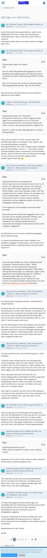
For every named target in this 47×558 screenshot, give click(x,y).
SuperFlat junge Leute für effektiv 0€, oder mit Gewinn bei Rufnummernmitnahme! (23, 432)
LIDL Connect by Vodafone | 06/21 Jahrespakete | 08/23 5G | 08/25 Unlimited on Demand (24, 166)
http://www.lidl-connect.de (17, 283)
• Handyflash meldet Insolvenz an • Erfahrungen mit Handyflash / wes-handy (24, 494)
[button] (3, 3)
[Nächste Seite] (36, 539)
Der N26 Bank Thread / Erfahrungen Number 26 (24, 24)
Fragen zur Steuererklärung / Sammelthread (23, 102)
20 (32, 539)
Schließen (22, 555)
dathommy (9, 26)
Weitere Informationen (9, 555)
